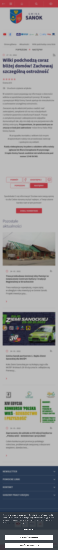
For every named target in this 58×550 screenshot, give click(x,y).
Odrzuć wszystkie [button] (29, 537)
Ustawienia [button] (29, 529)
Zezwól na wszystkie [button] (29, 545)
